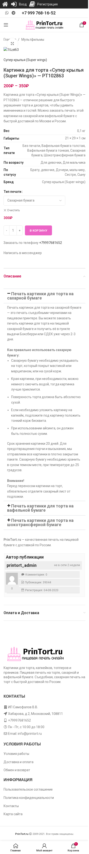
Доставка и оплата (18, 762)
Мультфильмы (32, 39)
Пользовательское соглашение (28, 789)
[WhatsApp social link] (7, 13)
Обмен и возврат (17, 770)
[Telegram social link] (13, 13)
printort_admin (22, 565)
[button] (44, 296)
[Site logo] (44, 24)
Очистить (13, 210)
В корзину (38, 230)
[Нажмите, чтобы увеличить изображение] (12, 43)
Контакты (11, 806)
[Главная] (5, 4)
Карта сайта (13, 814)
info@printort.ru (30, 733)
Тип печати (12, 192)
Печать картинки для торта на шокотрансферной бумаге (40, 522)
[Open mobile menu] (6, 25)
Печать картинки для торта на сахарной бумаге (40, 295)
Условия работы (16, 754)
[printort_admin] (12, 579)
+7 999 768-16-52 (39, 12)
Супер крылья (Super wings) (25, 60)
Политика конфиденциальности (29, 798)
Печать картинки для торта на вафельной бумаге (40, 508)
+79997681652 (50, 243)
